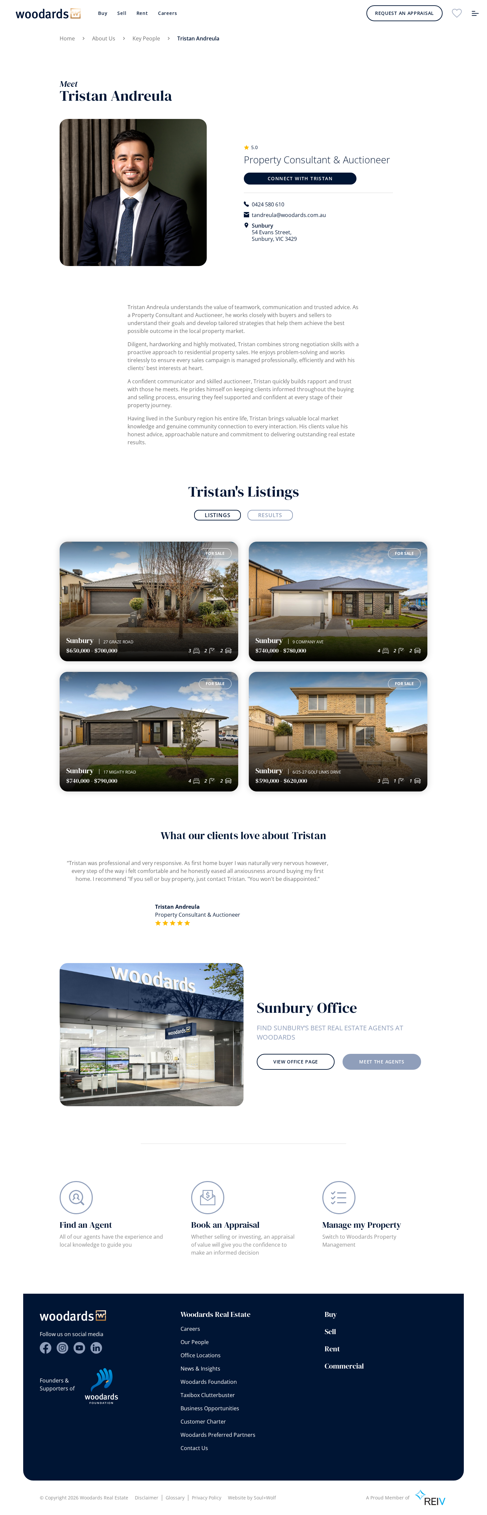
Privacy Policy (206, 1497)
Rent (142, 13)
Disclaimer (146, 1497)
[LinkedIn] (96, 1348)
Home (67, 38)
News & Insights (200, 1368)
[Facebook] (45, 1348)
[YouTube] (79, 1348)
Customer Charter (203, 1421)
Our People (195, 1342)
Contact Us (194, 1448)
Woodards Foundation (209, 1381)
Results (270, 515)
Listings (217, 515)
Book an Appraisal (225, 1225)
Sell (121, 13)
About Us (103, 38)
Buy (102, 13)
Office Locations (201, 1355)
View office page (295, 1061)
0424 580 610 (268, 204)
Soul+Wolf (265, 1497)
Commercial (344, 1366)
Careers (167, 13)
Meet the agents (382, 1061)
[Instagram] (62, 1348)
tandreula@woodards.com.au (289, 215)
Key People (146, 38)
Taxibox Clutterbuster (208, 1395)
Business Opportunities (210, 1408)
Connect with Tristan (300, 178)
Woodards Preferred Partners (218, 1434)
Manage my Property (361, 1225)
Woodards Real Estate (215, 1314)
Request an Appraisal (404, 13)
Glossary (175, 1497)
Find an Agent (86, 1225)
